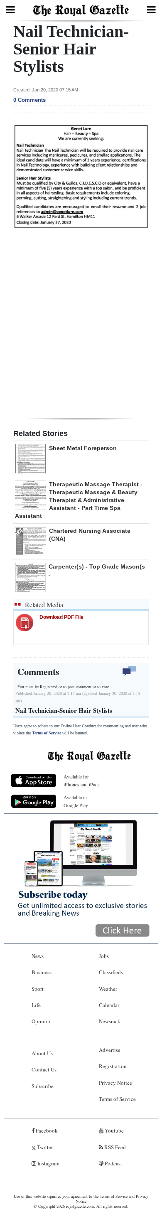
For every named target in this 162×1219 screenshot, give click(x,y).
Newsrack (109, 1021)
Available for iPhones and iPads (82, 780)
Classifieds (111, 972)
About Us (42, 1053)
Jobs (104, 956)
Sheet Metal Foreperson (83, 448)
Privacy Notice (115, 1082)
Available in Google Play (76, 801)
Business (42, 972)
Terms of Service (46, 733)
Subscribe (43, 1086)
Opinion (41, 1021)
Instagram (47, 1163)
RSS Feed (114, 1147)
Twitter (44, 1147)
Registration (113, 1066)
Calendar (109, 1005)
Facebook (46, 1130)
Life (36, 1005)
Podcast (112, 1163)
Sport (38, 988)
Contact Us (44, 1069)
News (38, 956)
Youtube (113, 1130)
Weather (108, 988)
